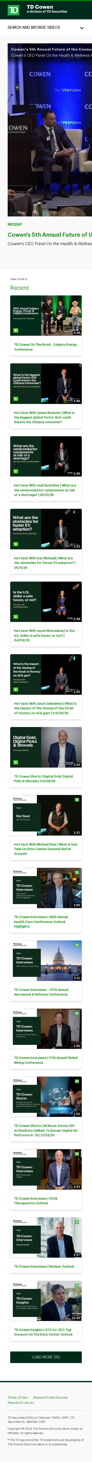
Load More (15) (46, 1357)
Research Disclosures (50, 1397)
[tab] (46, 27)
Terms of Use (18, 1397)
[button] (46, 27)
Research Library (21, 1402)
